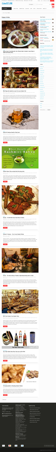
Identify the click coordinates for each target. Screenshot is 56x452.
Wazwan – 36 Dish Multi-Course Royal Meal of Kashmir (13, 217)
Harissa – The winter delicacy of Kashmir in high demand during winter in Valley (18, 275)
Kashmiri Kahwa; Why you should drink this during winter (13, 171)
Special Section (39, 8)
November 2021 (42, 87)
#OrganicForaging (24, 419)
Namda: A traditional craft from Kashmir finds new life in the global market (21, 429)
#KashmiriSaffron (19, 414)
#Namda (20, 419)
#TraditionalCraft (23, 421)
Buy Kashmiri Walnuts (18, 387)
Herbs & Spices (16, 8)
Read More (5, 63)
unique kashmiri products (9, 318)
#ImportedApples (23, 408)
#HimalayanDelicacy (18, 408)
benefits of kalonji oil (16, 133)
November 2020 (42, 93)
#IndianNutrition (22, 409)
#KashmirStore (20, 415)
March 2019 (42, 98)
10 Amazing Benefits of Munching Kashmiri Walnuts (13, 386)
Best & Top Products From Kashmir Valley (11, 316)
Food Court (27, 8)
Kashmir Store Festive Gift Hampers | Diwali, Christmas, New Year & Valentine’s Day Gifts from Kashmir (46, 46)
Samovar (4, 93)
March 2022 (42, 83)
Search (49, 109)
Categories (5, 8)
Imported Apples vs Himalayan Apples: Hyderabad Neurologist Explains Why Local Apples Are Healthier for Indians (21, 425)
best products (28, 317)
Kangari (14, 92)
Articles (4, 89)
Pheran (34, 92)
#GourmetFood (23, 405)
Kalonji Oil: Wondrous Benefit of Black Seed (11, 132)
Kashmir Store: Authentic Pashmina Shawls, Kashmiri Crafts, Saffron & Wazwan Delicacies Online (46, 54)
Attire (31, 8)
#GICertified (18, 405)
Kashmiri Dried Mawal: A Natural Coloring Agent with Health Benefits (21, 427)
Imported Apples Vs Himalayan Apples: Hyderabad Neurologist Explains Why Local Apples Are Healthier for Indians (46, 58)
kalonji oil (25, 133)
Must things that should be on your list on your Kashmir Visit (14, 91)
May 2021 (41, 89)
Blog (41, 105)
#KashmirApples (17, 410)
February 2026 (42, 70)
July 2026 (41, 68)
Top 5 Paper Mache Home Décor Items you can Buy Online (14, 351)
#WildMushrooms (18, 422)
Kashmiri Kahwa (16, 172)
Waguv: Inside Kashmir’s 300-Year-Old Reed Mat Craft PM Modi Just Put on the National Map (46, 50)
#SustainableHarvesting (18, 421)
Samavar (14, 235)
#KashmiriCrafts (19, 412)
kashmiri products (33, 317)
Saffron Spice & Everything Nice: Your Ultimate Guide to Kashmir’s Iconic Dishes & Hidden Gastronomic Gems (21, 432)
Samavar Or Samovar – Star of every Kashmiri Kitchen (13, 234)
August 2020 (42, 96)
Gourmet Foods (21, 8)
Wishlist (39, 0)
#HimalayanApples (22, 407)
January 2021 (42, 91)
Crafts (34, 8)
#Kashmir (25, 409)
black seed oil (21, 133)
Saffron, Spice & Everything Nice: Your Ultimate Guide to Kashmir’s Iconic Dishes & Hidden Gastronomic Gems (18, 51)
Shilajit (21, 433)
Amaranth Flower (22, 422)
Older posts (4, 399)
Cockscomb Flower (18, 423)
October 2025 (42, 72)
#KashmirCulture (17, 411)
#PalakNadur (17, 420)
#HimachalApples (18, 407)
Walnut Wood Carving (9, 93)
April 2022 (41, 81)
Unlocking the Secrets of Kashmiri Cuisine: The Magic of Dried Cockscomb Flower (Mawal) (21, 435)
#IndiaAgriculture (18, 409)
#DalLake (21, 404)
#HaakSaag (21, 406)
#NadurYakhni (17, 419)
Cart (41, 0)
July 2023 (41, 79)
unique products (15, 318)
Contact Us (44, 8)
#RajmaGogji (20, 420)
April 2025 (41, 74)
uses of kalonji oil (29, 133)
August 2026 (42, 66)
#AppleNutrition (17, 404)
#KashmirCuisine (21, 410)
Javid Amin (10, 92)
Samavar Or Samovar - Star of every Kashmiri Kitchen (23, 235)
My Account (52, 0)
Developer (10, 53)
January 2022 (42, 85)
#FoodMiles (23, 404)
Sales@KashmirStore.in (8, 413)
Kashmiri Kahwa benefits (22, 172)
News (6, 350)
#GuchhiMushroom (18, 406)
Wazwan (13, 93)
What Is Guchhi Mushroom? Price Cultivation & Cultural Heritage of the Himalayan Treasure (21, 438)
